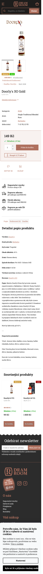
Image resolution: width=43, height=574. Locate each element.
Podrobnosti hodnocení (11, 80)
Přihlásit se (34, 448)
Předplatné (7, 506)
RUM (20, 111)
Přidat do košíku (27, 147)
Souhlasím (20, 568)
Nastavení (20, 560)
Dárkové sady (8, 504)
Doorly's (11, 237)
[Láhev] (31, 389)
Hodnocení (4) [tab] (15, 221)
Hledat (34, 11)
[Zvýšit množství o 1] (13, 146)
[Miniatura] (11, 389)
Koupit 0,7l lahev (17, 155)
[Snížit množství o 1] (13, 148)
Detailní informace (9, 100)
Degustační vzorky (10, 501)
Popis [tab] (6, 221)
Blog (4, 509)
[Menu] (3, 4)
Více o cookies (17, 544)
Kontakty (6, 511)
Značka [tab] (25, 221)
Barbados (21, 121)
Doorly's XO (13, 278)
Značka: (10, 84)
